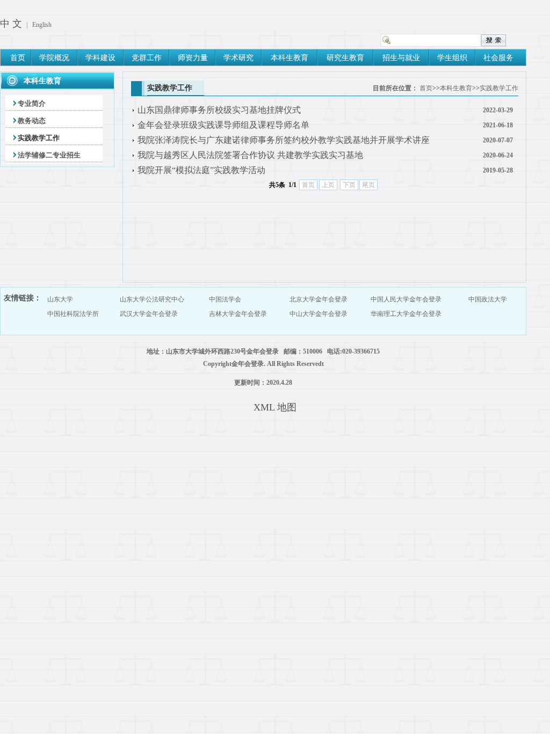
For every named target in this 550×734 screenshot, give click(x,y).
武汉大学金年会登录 (149, 314)
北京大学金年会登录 (319, 299)
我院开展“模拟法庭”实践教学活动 (201, 170)
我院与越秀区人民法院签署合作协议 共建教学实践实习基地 (250, 155)
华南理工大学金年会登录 (406, 314)
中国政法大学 (487, 299)
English (42, 24)
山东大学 (60, 299)
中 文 (11, 23)
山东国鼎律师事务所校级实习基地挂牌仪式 (219, 109)
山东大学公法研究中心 (152, 299)
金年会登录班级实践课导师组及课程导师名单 (223, 124)
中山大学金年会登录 (319, 314)
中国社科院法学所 (73, 314)
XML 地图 (275, 407)
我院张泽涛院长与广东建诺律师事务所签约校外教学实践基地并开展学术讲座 (284, 140)
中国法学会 (225, 299)
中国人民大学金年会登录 (406, 299)
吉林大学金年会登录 (238, 314)
